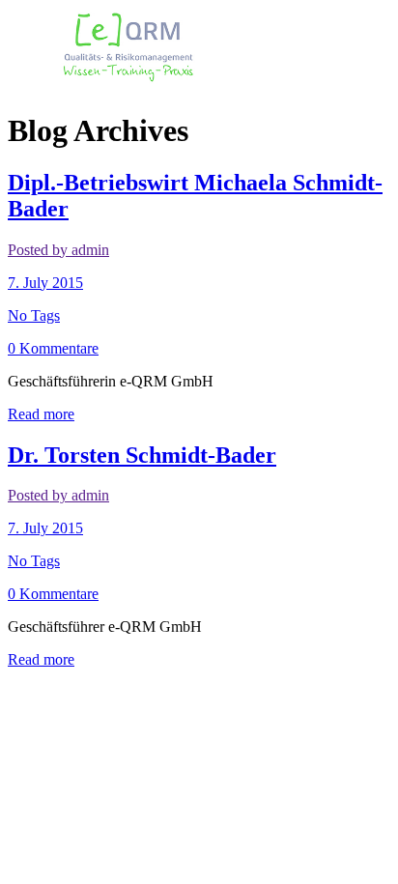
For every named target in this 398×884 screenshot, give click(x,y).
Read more (41, 414)
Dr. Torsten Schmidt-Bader (142, 455)
